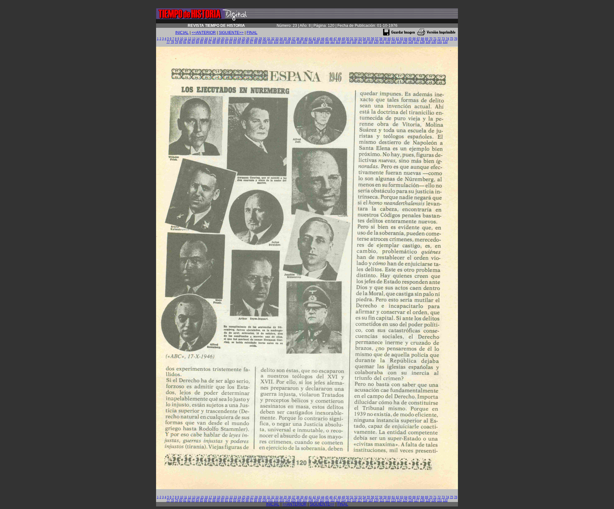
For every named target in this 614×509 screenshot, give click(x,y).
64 (405, 38)
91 (226, 41)
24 (239, 38)
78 (172, 41)
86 (205, 41)
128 (422, 41)
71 (435, 38)
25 (243, 38)
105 (293, 41)
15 (202, 38)
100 (264, 41)
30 (264, 38)
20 (222, 38)
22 (231, 38)
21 (227, 38)
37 (293, 38)
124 (399, 41)
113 (338, 41)
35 (285, 38)
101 (270, 41)
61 (393, 38)
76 (455, 38)
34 (281, 38)
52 (356, 38)
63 (401, 38)
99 (259, 41)
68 (422, 38)
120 (376, 41)
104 (287, 41)
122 (387, 41)
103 (281, 41)
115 (349, 41)
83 (193, 41)
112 (332, 41)
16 (206, 38)
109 (316, 41)
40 (306, 38)
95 (243, 41)
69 (426, 38)
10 (181, 38)
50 (347, 38)
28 (256, 38)
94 (238, 41)
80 (180, 41)
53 (360, 38)
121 (382, 41)
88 (214, 41)
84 (197, 41)
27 (252, 38)
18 (214, 38)
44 (322, 38)
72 (439, 38)
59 (385, 38)
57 (376, 38)
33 (277, 38)
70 (430, 38)
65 (410, 38)
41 (310, 38)
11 (185, 38)
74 (447, 38)
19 (218, 38)
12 (189, 38)
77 (168, 41)
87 (209, 41)
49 (343, 38)
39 (301, 38)
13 (193, 38)
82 (189, 41)
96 (247, 41)
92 (230, 41)
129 (428, 41)
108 (310, 41)
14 (198, 38)
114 (343, 41)
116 (354, 41)
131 (439, 41)
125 (405, 41)
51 (351, 38)
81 (184, 41)
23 (235, 38)
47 (335, 38)
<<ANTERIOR (204, 32)
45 (326, 38)
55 (368, 38)
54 (364, 38)
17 (210, 38)
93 (234, 41)
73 (443, 38)
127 (416, 41)
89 (218, 41)
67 (418, 38)
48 (339, 38)
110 (322, 41)
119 (370, 41)
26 (247, 38)
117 (360, 41)
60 (389, 38)
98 (255, 41)
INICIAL (182, 32)
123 (393, 41)
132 (445, 41)
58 (380, 38)
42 (314, 38)
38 (297, 38)
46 (331, 38)
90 (222, 41)
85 (201, 41)
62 (397, 38)
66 (414, 38)
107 (305, 41)
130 (433, 41)
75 (451, 38)
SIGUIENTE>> (231, 32)
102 (276, 41)
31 (268, 38)
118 (365, 41)
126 (410, 41)
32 (272, 38)
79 (176, 41)
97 (251, 41)
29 (260, 38)
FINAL (252, 32)
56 (372, 38)
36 (289, 38)
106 (299, 41)
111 (327, 41)
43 (318, 38)
